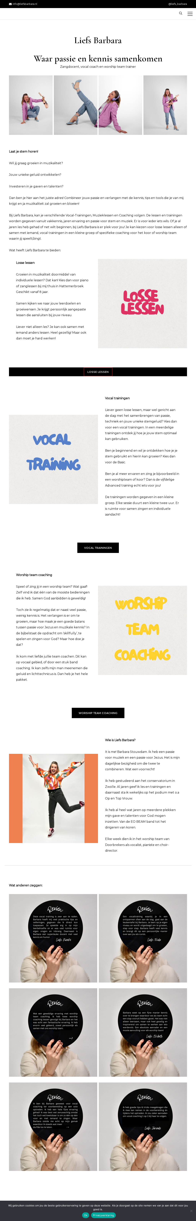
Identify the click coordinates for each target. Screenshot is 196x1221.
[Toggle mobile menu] (190, 14)
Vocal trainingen (98, 547)
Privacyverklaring (103, 1215)
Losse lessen (98, 371)
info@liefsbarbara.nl (25, 3)
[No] (191, 1211)
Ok (85, 1215)
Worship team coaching (98, 712)
